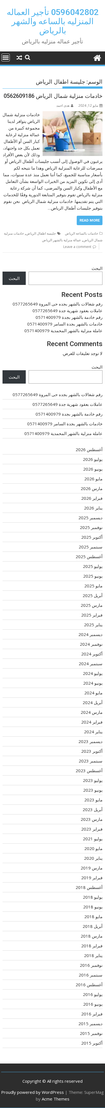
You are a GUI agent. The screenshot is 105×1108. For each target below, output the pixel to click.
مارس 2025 (91, 605)
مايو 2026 (93, 478)
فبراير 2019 (91, 877)
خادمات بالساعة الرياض (81, 233)
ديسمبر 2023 (90, 741)
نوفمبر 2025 (91, 527)
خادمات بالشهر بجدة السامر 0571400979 (64, 324)
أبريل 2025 (92, 595)
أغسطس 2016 (89, 984)
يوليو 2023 (92, 780)
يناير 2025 (93, 624)
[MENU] (5, 57)
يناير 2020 (93, 858)
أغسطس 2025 (89, 556)
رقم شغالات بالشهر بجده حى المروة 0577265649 (57, 304)
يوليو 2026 (92, 459)
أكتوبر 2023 (91, 751)
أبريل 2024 (92, 702)
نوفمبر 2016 (91, 965)
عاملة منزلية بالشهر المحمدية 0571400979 (63, 330)
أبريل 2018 (92, 926)
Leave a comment (77, 246)
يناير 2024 (93, 731)
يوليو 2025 (92, 566)
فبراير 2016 (91, 1014)
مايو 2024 (93, 692)
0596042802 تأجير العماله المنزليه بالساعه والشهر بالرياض (53, 21)
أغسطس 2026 (89, 449)
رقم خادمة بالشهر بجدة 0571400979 (69, 317)
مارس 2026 (91, 488)
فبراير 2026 (91, 498)
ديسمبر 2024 (90, 634)
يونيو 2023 (92, 790)
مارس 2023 (91, 819)
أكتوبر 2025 (91, 537)
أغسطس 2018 (89, 887)
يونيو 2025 (92, 576)
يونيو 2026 (92, 469)
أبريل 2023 (92, 809)
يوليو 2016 (92, 994)
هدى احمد (62, 105)
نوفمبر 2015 (91, 1033)
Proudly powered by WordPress (32, 1092)
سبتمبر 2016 (90, 975)
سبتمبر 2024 (90, 663)
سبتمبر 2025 (90, 547)
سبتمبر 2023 (90, 761)
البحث (97, 268)
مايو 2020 (93, 848)
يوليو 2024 (92, 673)
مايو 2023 (93, 800)
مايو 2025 (93, 585)
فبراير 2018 (91, 945)
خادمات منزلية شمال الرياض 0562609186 (53, 96)
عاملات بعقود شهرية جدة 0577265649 (67, 310)
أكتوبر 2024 (91, 654)
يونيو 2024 (92, 683)
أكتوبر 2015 (91, 1043)
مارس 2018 (91, 936)
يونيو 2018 (92, 907)
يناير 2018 (93, 955)
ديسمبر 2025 (90, 517)
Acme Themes (55, 1099)
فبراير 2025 (91, 615)
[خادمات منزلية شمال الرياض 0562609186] (73, 114)
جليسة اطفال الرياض (41, 233)
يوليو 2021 (92, 838)
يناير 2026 (93, 508)
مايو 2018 (93, 916)
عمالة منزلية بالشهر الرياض (61, 240)
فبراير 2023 (91, 829)
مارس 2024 (91, 712)
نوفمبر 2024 (91, 644)
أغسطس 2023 (89, 770)
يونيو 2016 (92, 1004)
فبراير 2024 (91, 722)
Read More (90, 220)
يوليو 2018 (92, 897)
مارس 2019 (91, 868)
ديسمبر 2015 (90, 1023)
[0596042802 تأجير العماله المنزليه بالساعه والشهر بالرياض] (97, 57)
